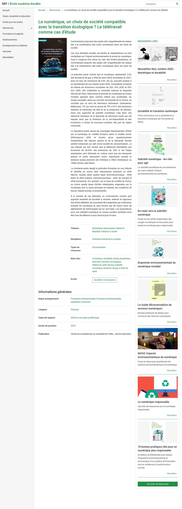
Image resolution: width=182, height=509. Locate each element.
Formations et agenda (13, 34)
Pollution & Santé (109, 231)
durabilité (107, 258)
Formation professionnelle (83, 298)
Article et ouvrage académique (85, 317)
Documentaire (99, 247)
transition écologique (111, 262)
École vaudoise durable (25, 3)
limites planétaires (121, 258)
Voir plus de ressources (158, 484)
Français (75, 309)
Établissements (10, 39)
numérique (97, 258)
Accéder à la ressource (104, 280)
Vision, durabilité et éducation (16, 16)
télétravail (97, 265)
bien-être (96, 262)
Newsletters (8, 57)
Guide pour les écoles (13, 22)
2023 (73, 326)
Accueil (6, 10)
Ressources (8, 28)
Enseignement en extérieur (15, 45)
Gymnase (85, 302)
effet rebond (108, 265)
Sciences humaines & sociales (106, 239)
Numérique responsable (103, 228)
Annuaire (7, 51)
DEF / (6, 3)
